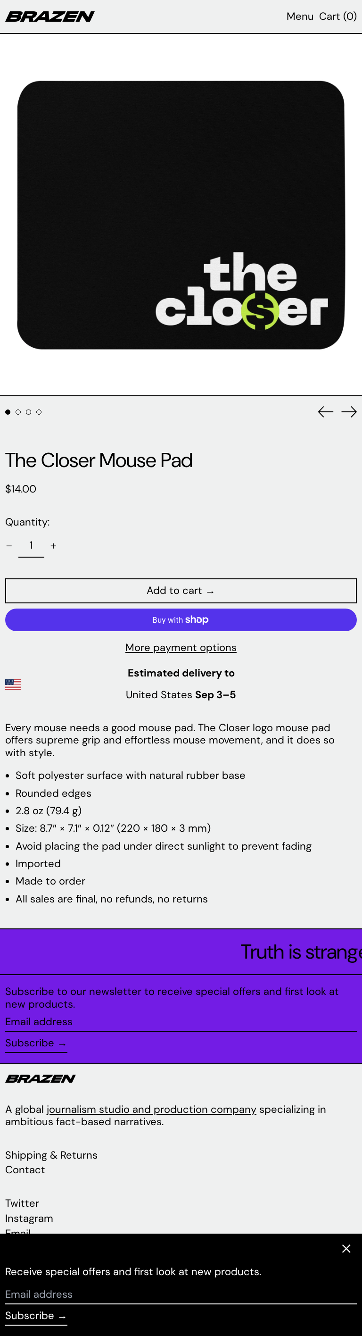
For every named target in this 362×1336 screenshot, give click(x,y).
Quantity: (27, 522)
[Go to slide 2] (18, 412)
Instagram (29, 1218)
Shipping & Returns (51, 1155)
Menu (300, 16)
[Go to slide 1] (7, 412)
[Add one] (53, 546)
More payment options (181, 648)
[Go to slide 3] (28, 412)
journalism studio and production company (151, 1109)
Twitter (22, 1203)
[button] (338, 16)
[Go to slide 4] (38, 412)
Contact (25, 1170)
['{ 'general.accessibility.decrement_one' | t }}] (9, 546)
